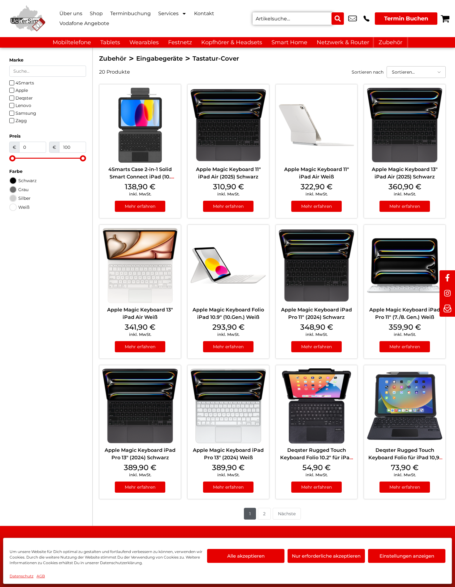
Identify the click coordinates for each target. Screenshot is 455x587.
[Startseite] (28, 18)
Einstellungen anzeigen (406, 556)
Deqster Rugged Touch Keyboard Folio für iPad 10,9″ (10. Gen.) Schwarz (404, 457)
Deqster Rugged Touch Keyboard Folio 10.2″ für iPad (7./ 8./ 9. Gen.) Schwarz (316, 457)
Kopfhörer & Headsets (231, 42)
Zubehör (390, 42)
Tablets (110, 42)
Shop (96, 13)
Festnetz (180, 42)
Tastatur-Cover (216, 58)
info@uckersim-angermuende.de (352, 18)
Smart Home (289, 42)
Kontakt (204, 13)
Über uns (70, 13)
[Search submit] (338, 18)
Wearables (144, 42)
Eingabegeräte (159, 58)
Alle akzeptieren (246, 556)
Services (168, 13)
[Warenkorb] (445, 18)
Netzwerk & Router (343, 42)
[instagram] (447, 293)
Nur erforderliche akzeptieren (326, 556)
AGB (41, 576)
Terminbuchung (130, 13)
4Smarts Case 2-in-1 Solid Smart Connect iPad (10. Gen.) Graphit (140, 176)
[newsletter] (447, 309)
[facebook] (447, 278)
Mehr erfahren (140, 206)
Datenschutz (21, 576)
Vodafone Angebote (84, 23)
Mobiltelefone (72, 42)
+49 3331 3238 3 (366, 18)
